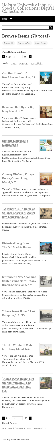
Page (8, 56)
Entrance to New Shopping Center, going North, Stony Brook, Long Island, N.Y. (19, 281)
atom (4, 428)
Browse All (8, 43)
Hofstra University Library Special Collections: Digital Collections (28, 8)
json (29, 428)
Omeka (25, 439)
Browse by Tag (24, 43)
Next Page (30, 56)
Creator (22, 63)
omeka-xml (37, 428)
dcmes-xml (20, 428)
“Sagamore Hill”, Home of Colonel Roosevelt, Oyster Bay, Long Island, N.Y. (18, 213)
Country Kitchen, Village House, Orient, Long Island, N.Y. (18, 178)
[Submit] (51, 28)
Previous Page (3, 56)
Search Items (40, 43)
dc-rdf (11, 428)
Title (13, 63)
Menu (5, 19)
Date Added (36, 63)
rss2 (46, 428)
